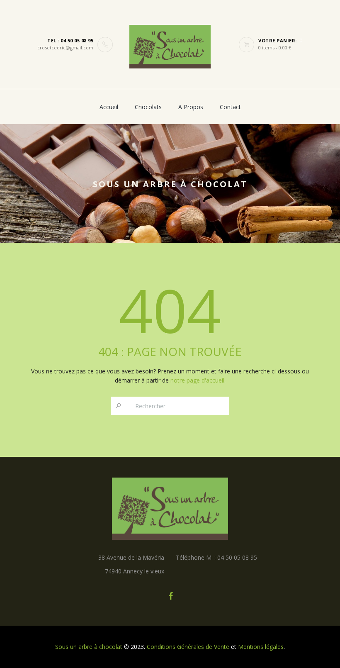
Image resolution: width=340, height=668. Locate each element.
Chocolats (148, 107)
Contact (230, 107)
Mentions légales (261, 647)
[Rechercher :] (118, 405)
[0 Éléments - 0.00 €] (248, 44)
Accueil (109, 107)
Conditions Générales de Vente (188, 647)
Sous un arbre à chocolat (88, 647)
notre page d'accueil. (198, 380)
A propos (190, 107)
